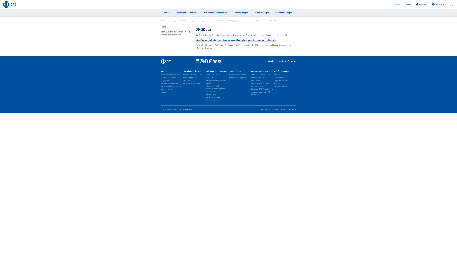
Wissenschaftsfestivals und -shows (216, 82)
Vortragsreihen (211, 92)
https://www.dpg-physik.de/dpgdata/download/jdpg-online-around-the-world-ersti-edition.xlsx (236, 40)
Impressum (265, 110)
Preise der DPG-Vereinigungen (262, 89)
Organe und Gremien (168, 78)
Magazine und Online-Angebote (282, 82)
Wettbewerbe (211, 95)
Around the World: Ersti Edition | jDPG (261, 21)
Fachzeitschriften (280, 86)
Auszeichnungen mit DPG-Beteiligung (260, 93)
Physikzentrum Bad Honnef (171, 86)
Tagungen (209, 78)
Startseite (166, 21)
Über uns (167, 13)
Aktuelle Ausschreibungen (260, 75)
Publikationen (279, 78)
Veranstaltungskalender (237, 75)
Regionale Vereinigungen (192, 83)
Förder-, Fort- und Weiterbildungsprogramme (216, 87)
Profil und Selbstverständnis (171, 75)
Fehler (163, 27)
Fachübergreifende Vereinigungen (196, 21)
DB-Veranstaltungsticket (238, 78)
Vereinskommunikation (169, 83)
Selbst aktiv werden (213, 75)
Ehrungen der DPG (258, 78)
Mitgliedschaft (398, 4)
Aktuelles (277, 75)
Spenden (271, 61)
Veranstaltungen (241, 13)
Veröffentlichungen (283, 13)
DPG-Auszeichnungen (259, 71)
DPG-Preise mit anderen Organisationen (260, 85)
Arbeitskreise (212, 21)
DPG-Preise (255, 81)
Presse (408, 4)
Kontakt (164, 92)
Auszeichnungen (262, 13)
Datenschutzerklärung (288, 110)
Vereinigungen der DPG (187, 13)
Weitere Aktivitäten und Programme (214, 98)
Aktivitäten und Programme (215, 13)
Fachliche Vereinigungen (192, 75)
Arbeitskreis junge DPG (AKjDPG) (228, 21)
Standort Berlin (166, 89)
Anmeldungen (244, 21)
